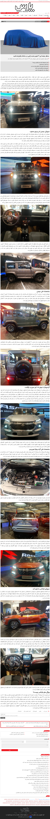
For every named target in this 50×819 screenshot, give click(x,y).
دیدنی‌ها (5, 1)
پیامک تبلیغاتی (31, 801)
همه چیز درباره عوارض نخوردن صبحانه (42, 734)
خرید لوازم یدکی (35, 801)
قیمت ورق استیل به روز (16, 801)
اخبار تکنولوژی (41, 801)
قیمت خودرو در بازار (27, 711)
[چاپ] (3, 21)
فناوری (17, 1)
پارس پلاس (35, 15)
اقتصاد (22, 15)
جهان (26, 15)
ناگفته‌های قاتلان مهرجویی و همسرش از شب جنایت (40, 732)
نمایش (48, 796)
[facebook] (1, 718)
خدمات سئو (27, 799)
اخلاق (11, 1)
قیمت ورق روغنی (13, 802)
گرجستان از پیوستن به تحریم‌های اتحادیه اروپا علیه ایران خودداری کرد (36, 779)
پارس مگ (40, 15)
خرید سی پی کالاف (47, 802)
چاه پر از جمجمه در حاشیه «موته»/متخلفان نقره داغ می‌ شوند (37, 760)
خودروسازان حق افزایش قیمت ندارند (41, 68)
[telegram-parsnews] (4, 13)
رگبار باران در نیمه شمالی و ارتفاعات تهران (41, 726)
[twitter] (2, 718)
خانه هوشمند (12, 804)
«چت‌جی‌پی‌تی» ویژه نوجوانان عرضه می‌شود (40, 787)
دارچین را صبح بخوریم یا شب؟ (43, 766)
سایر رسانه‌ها (46, 731)
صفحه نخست (46, 15)
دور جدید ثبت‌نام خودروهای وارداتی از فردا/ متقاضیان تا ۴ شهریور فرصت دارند (35, 770)
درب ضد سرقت (22, 801)
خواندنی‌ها (1, 1)
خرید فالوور (27, 802)
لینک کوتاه (3, 714)
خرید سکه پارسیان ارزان (40, 802)
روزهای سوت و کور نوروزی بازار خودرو (41, 70)
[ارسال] (2, 21)
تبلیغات (26, 812)
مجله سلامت (16, 799)
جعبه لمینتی (23, 802)
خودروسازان (35, 711)
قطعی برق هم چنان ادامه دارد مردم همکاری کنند (40, 773)
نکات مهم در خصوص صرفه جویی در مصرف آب (17, 734)
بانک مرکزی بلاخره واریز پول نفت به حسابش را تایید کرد (38, 764)
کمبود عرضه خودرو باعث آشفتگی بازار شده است (39, 66)
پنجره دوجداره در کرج (46, 801)
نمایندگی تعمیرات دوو (9, 801)
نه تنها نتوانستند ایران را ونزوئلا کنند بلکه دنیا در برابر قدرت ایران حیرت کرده (35, 762)
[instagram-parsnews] (1, 13)
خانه (48, 21)
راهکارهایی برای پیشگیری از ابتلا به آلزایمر (17, 732)
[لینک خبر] (5, 21)
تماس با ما (21, 812)
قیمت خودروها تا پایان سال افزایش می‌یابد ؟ (40, 62)
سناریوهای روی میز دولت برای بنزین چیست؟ (40, 789)
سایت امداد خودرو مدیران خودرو (30, 804)
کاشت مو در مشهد (11, 799)
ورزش (10, 15)
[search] (49, 13)
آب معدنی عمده (37, 804)
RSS (35, 813)
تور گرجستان (23, 804)
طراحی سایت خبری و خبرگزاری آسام (23, 816)
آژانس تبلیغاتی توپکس (17, 804)
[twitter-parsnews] (3, 13)
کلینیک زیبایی (23, 799)
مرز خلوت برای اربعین (33, 802)
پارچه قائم (26, 801)
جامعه (18, 15)
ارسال (10, 750)
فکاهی (9, 1)
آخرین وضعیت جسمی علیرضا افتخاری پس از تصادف (15, 726)
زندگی (22, 1)
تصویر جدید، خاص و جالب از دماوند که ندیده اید (40, 785)
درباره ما (30, 812)
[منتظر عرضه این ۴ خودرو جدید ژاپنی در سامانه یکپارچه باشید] (4, 718)
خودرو (40, 711)
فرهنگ (5, 15)
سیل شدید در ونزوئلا (44, 756)
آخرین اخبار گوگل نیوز (45, 754)
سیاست (30, 15)
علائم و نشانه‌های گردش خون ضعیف (42, 736)
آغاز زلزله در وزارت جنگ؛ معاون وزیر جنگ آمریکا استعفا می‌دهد (13, 722)
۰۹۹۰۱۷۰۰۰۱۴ (37, 799)
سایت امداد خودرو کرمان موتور (45, 804)
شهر (48, 16)
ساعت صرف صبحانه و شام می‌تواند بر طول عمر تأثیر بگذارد (38, 783)
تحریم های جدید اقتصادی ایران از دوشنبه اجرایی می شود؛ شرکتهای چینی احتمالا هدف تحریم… (32, 777)
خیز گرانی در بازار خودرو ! (43, 64)
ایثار (14, 1)
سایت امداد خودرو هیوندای (7, 802)
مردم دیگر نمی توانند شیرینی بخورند (42, 758)
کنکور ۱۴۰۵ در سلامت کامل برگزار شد (41, 790)
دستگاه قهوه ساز (19, 802)
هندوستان (19, 711)
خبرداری (19, 799)
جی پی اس (45, 711)
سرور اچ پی (6, 799)
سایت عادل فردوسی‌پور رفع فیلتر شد (42, 768)
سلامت (20, 1)
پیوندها (15, 812)
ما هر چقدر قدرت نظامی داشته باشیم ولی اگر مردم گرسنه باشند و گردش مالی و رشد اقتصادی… (32, 792)
